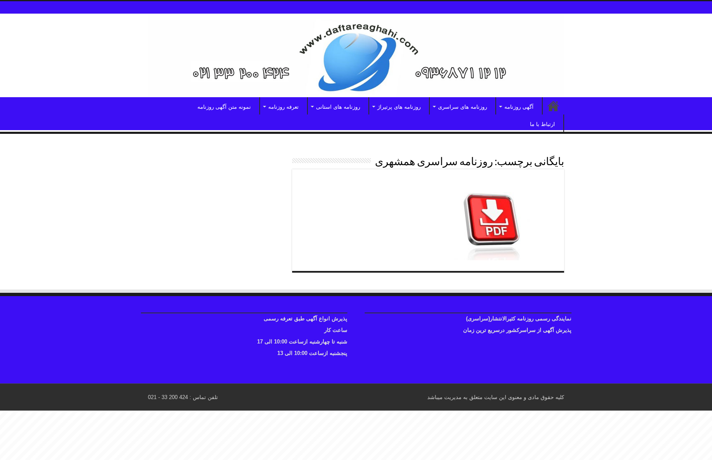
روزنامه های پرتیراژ (399, 107)
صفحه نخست (553, 105)
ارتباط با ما (542, 124)
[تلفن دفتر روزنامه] (356, 55)
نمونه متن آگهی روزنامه (224, 107)
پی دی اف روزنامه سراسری (506, 182)
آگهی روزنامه (519, 107)
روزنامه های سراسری (462, 107)
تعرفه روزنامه (283, 107)
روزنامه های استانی (338, 107)
